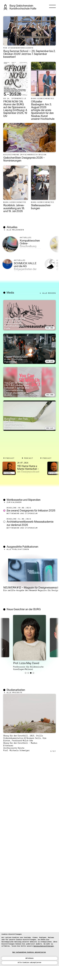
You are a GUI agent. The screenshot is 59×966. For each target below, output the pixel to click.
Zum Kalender (14, 502)
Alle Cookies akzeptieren (29, 962)
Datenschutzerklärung (44, 946)
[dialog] (29, 949)
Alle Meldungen (15, 230)
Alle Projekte (14, 692)
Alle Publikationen (18, 549)
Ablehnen (29, 958)
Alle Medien (49, 293)
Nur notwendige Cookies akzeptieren (29, 952)
